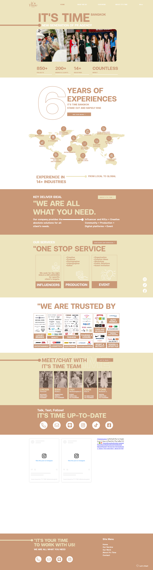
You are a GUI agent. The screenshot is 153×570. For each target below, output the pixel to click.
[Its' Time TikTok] (145, 285)
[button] (76, 45)
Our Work (107, 549)
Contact (106, 555)
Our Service (108, 547)
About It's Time (109, 552)
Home (105, 544)
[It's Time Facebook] (145, 291)
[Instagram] (145, 279)
